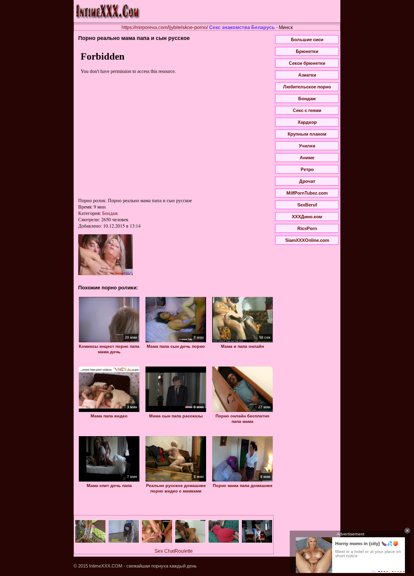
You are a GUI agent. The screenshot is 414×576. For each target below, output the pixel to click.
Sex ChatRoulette (174, 551)
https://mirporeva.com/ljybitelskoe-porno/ (165, 27)
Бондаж (110, 213)
